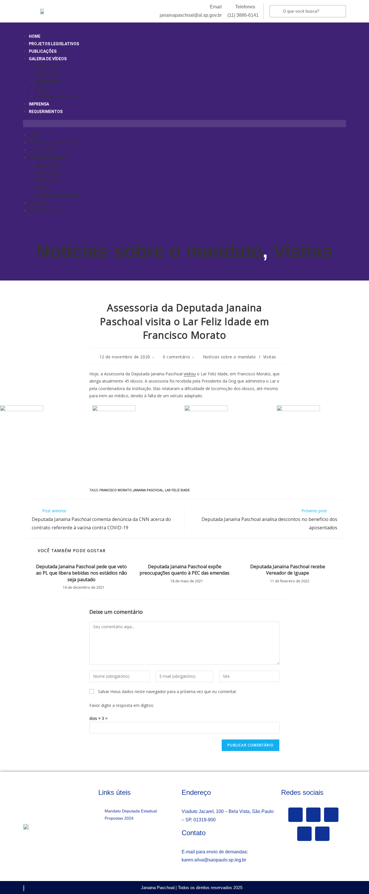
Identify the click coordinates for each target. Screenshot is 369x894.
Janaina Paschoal (148, 490)
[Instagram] (304, 834)
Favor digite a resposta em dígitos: (121, 705)
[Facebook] (295, 815)
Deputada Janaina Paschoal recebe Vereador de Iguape (287, 569)
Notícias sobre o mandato (149, 251)
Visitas (303, 251)
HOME (34, 36)
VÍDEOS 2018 (48, 66)
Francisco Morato (115, 490)
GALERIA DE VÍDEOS (48, 59)
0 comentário (176, 357)
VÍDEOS (43, 89)
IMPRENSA (39, 104)
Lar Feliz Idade (177, 490)
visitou (190, 374)
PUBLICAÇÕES (43, 51)
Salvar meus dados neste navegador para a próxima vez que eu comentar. (167, 691)
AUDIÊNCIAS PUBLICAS (57, 96)
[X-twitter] (313, 815)
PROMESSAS (48, 81)
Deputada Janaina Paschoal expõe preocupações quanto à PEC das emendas (184, 569)
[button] (184, 123)
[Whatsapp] (322, 834)
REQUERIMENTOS (46, 111)
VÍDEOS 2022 (48, 74)
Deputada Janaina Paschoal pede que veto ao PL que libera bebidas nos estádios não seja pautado (81, 573)
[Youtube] (331, 815)
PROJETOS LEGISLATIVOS (54, 44)
